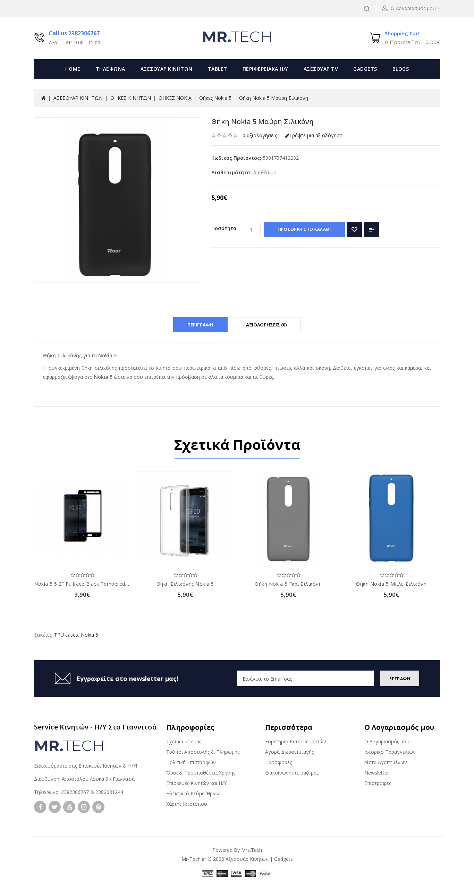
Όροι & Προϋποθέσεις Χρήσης (200, 772)
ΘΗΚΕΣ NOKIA (175, 98)
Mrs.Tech (251, 850)
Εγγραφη (399, 679)
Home (73, 68)
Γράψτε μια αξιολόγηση (315, 135)
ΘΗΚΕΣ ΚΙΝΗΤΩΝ (130, 98)
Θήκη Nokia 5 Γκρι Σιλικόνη (288, 583)
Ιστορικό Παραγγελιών (390, 752)
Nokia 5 (89, 634)
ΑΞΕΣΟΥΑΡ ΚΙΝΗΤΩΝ (167, 68)
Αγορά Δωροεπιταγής (289, 752)
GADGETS (365, 68)
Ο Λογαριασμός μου (386, 741)
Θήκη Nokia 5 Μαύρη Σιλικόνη (273, 98)
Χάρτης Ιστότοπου (186, 804)
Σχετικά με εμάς (183, 741)
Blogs (400, 68)
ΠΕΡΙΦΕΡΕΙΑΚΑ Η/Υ (265, 68)
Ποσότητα (224, 228)
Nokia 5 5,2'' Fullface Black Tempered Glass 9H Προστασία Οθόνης (115, 583)
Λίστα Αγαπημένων (385, 762)
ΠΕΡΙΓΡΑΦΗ (200, 325)
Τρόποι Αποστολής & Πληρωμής (202, 752)
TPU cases (66, 634)
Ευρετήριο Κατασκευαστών (295, 741)
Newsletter (376, 772)
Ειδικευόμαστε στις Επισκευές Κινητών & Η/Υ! (85, 765)
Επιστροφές (377, 783)
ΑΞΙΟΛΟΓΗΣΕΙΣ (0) (266, 325)
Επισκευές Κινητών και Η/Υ (196, 783)
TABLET (217, 68)
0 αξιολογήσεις (260, 135)
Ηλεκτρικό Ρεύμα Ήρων (192, 793)
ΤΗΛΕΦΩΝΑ (110, 68)
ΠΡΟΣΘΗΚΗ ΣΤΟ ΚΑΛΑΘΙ (304, 229)
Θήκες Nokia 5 (215, 98)
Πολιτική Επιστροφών (191, 762)
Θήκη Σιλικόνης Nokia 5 (185, 583)
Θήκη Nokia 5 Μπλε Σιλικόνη (391, 583)
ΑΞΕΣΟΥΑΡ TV (321, 68)
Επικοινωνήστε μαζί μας (292, 772)
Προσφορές (278, 762)
